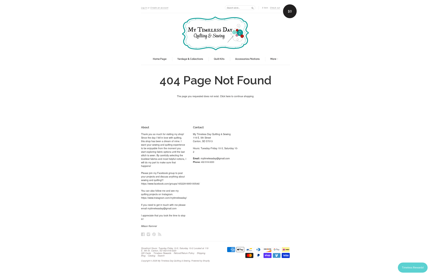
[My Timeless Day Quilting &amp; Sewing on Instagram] (148, 234)
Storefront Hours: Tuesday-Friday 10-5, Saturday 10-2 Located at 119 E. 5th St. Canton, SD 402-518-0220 (174, 249)
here (228, 96)
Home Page (160, 59)
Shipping (201, 253)
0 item (265, 7)
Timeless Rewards (162, 253)
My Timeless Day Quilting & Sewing (174, 260)
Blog (143, 255)
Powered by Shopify (200, 260)
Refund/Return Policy (184, 253)
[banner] (215, 33)
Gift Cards (146, 253)
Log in (144, 7)
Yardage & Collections (190, 59)
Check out (275, 7)
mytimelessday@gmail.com (215, 158)
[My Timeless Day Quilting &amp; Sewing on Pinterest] (154, 234)
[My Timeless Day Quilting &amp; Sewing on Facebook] (143, 234)
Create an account (159, 7)
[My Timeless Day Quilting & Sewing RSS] (159, 234)
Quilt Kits (219, 59)
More (273, 59)
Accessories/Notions (247, 59)
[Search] (253, 8)
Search (161, 255)
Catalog (151, 255)
